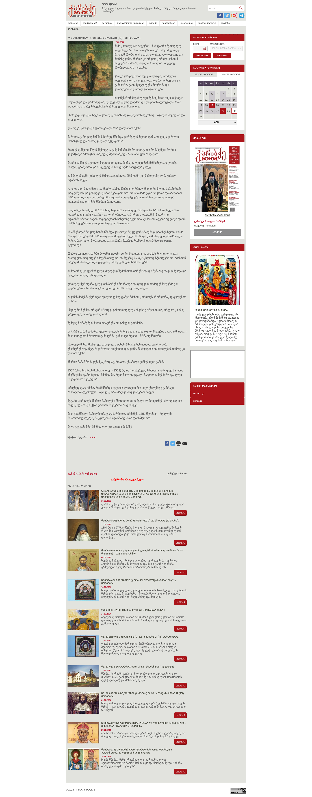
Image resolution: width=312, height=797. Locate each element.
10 (200, 99)
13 (217, 99)
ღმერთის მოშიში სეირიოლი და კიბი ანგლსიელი (133, 610)
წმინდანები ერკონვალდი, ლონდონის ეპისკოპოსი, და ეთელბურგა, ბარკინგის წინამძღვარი (136, 751)
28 (223, 110)
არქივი (217, 232)
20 (217, 105)
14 (223, 99)
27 (217, 110)
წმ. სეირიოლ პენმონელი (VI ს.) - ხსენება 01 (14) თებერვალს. (140, 637)
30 (234, 110)
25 (206, 110)
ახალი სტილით (231, 74)
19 (212, 105)
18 (206, 105)
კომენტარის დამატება (82, 473)
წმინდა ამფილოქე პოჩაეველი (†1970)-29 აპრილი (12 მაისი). (140, 520)
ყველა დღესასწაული (224, 48)
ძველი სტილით (204, 74)
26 (212, 110)
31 (200, 116)
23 (234, 105)
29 (228, 110)
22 (228, 105)
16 (234, 99)
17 (200, 105)
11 (206, 99)
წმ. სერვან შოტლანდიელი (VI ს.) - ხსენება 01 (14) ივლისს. (138, 666)
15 (228, 99)
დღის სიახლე (201, 247)
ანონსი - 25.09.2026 (217, 215)
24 (200, 110)
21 (223, 105)
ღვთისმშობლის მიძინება (211, 310)
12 (212, 99)
